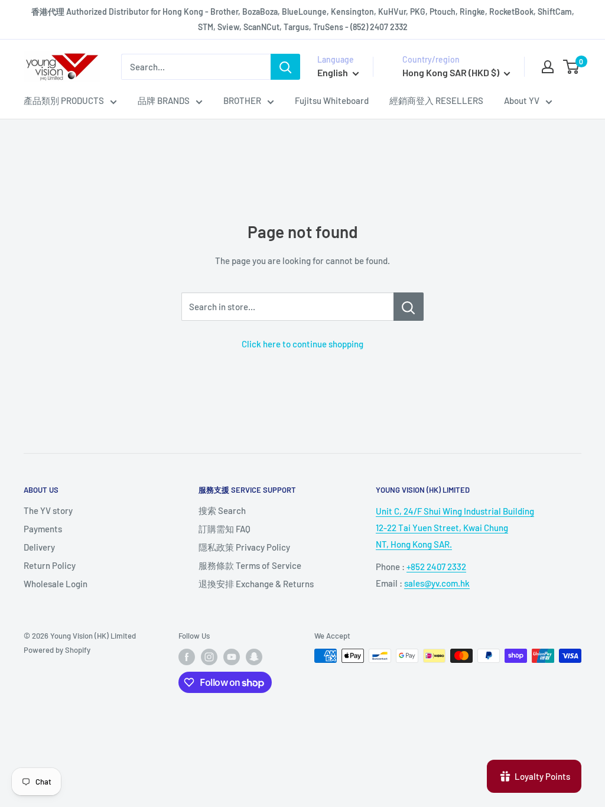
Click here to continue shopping (302, 344)
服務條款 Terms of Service (250, 565)
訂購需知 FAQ (225, 528)
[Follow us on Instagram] (209, 657)
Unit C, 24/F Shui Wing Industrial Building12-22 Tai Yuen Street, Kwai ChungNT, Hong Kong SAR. (455, 527)
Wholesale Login (55, 583)
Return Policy (50, 565)
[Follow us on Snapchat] (254, 657)
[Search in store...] (408, 306)
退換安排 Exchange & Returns (256, 583)
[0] (571, 67)
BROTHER (242, 100)
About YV (521, 100)
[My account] (548, 66)
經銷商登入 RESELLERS (436, 100)
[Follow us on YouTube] (231, 657)
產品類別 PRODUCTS (64, 100)
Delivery (39, 547)
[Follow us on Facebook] (186, 657)
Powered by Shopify (57, 650)
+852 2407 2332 (436, 566)
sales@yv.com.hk (437, 583)
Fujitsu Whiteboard (332, 100)
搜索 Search (222, 510)
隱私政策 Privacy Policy (244, 547)
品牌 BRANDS (164, 100)
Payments (43, 528)
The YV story (48, 510)
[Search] (285, 67)
